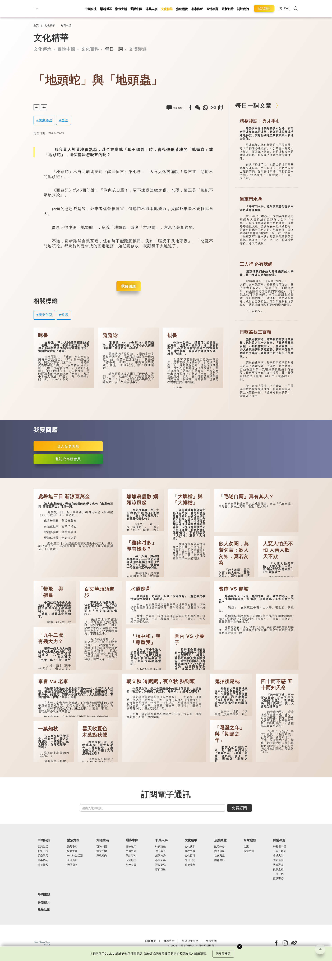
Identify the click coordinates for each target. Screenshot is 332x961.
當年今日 (131, 864)
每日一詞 (66, 25)
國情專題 (212, 9)
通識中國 (136, 9)
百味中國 (101, 846)
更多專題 (278, 878)
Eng (286, 8)
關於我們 (243, 9)
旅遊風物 (101, 851)
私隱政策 (185, 953)
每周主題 (44, 894)
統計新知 (131, 855)
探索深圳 (72, 851)
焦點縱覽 (182, 9)
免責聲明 (211, 940)
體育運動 (219, 860)
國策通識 (278, 864)
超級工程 (43, 851)
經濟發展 (219, 851)
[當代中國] (36, 8)
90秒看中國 (279, 846)
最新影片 (227, 9)
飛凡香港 (72, 846)
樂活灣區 (106, 9)
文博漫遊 (138, 49)
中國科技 (90, 9)
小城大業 (278, 855)
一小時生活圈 (75, 855)
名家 (246, 846)
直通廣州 (72, 860)
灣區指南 (72, 864)
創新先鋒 (160, 855)
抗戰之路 (278, 869)
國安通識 (278, 860)
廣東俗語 (45, 120)
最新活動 (44, 909)
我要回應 (128, 286)
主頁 (36, 25)
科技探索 (43, 864)
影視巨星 (160, 869)
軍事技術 (43, 860)
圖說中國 (66, 49)
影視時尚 (101, 855)
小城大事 (160, 860)
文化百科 (90, 49)
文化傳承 (43, 49)
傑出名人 (160, 851)
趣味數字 (131, 846)
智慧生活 (43, 846)
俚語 (64, 120)
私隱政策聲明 (190, 940)
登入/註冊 (264, 8)
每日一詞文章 (253, 105)
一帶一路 (278, 874)
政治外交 (219, 846)
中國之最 (131, 851)
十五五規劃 (279, 851)
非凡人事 (151, 9)
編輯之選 (249, 851)
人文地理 (131, 860)
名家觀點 (197, 9)
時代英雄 (160, 846)
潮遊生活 (121, 9)
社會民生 (219, 855)
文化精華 (167, 9)
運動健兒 (160, 864)
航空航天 (43, 855)
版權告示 (169, 940)
